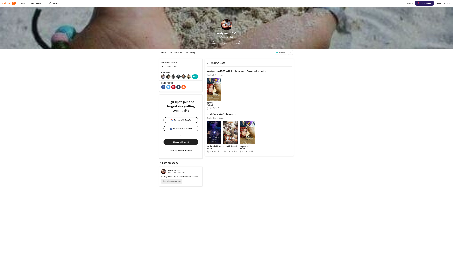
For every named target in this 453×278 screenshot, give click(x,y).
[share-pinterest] (173, 87)
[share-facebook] (163, 87)
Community (36, 3)
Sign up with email (181, 142)
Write (409, 3)
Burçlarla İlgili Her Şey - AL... (214, 147)
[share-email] (183, 87)
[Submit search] (50, 3)
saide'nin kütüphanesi (220, 114)
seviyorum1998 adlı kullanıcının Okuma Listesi (235, 71)
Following (190, 52)
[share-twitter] (168, 87)
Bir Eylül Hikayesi (230, 146)
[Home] (9, 3)
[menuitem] (280, 52)
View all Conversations (171, 181)
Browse (22, 3)
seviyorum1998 (174, 170)
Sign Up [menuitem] (447, 3)
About (164, 52)
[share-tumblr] (178, 87)
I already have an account (181, 150)
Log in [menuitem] (438, 3)
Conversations (176, 52)
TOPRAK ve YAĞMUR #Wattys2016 (212, 104)
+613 (195, 76)
